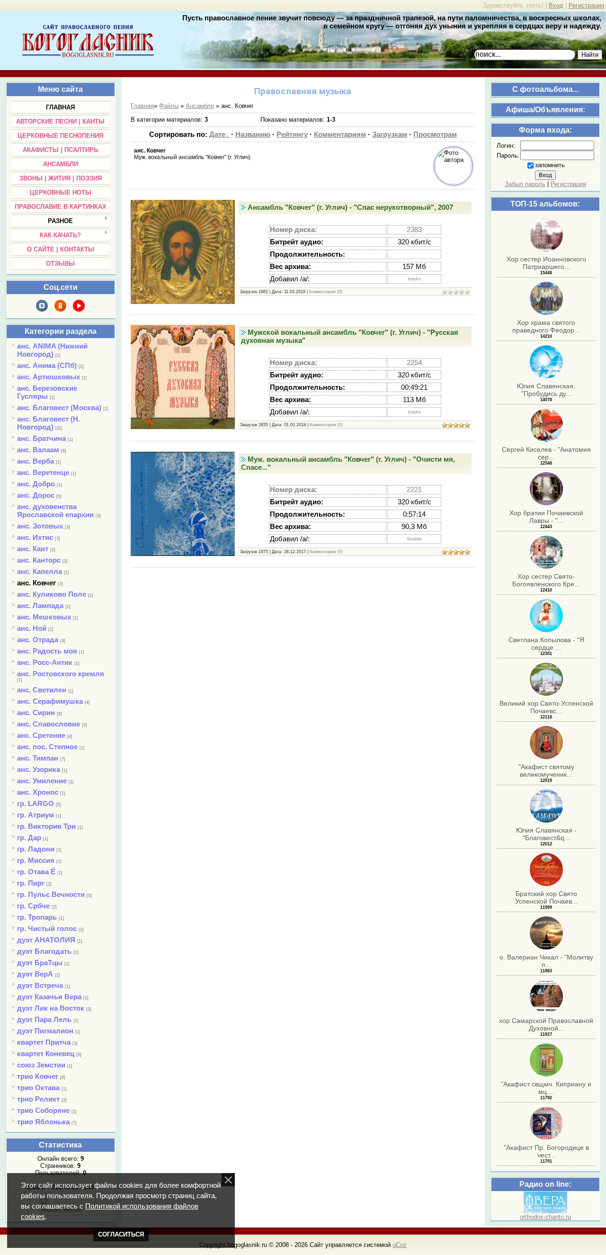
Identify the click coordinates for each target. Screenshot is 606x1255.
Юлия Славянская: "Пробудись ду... (546, 389)
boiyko (414, 279)
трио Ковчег (37, 1076)
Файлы (168, 105)
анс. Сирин (36, 712)
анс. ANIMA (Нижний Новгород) (52, 350)
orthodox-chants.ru (545, 1216)
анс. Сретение (41, 735)
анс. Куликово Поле (51, 594)
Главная (142, 105)
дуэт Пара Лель (44, 1019)
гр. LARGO (35, 803)
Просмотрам (435, 134)
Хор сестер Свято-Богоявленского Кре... (546, 580)
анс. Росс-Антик (44, 662)
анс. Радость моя (47, 651)
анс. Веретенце (43, 472)
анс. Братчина (41, 438)
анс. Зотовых (40, 526)
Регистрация (586, 5)
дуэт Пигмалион (45, 1031)
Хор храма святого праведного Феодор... (546, 326)
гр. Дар (29, 838)
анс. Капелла (39, 571)
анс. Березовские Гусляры (47, 392)
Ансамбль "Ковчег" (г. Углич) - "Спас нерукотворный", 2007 (350, 207)
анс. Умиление (42, 781)
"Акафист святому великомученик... (546, 770)
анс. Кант (32, 549)
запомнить (550, 165)
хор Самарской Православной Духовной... (546, 1024)
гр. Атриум (35, 815)
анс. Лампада (40, 605)
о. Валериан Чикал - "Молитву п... (546, 960)
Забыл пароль (525, 184)
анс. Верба (35, 461)
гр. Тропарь (37, 917)
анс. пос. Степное (47, 747)
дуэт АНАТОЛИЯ (46, 940)
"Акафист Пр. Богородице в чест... (546, 1151)
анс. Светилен (41, 690)
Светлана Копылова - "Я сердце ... (546, 643)
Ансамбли (200, 105)
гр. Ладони (35, 849)
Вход (556, 5)
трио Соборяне (43, 1110)
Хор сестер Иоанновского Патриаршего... (546, 262)
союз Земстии (41, 1065)
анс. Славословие (48, 724)
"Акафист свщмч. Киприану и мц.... (546, 1087)
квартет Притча (44, 1042)
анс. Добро (36, 484)
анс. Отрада (37, 640)
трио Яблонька (43, 1122)
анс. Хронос (37, 792)
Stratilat (414, 539)
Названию (252, 134)
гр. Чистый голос (47, 928)
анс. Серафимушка (50, 701)
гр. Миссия (35, 860)
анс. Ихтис (35, 537)
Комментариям (340, 134)
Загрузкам (389, 134)
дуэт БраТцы (39, 963)
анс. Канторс (39, 560)
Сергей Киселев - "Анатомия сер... (546, 453)
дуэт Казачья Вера (49, 997)
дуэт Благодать (44, 951)
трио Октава (38, 1088)
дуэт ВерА (35, 974)
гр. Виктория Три (46, 826)
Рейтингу (292, 134)
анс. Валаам (38, 450)
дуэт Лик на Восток (50, 1008)
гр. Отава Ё (36, 872)
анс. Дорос (35, 495)
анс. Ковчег (36, 583)
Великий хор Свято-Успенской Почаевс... (546, 707)
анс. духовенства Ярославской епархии (55, 510)
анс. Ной (31, 628)
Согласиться (121, 1234)
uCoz (399, 1244)
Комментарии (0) (325, 291)
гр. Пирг (31, 883)
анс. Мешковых (44, 617)
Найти (589, 54)
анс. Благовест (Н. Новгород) (48, 423)
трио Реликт (38, 1099)
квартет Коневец (45, 1053)
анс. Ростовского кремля (60, 674)
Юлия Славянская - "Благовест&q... (546, 834)
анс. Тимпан (37, 758)
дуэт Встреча (40, 985)
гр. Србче (33, 906)
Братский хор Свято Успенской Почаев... (546, 897)
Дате (217, 134)
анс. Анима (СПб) (47, 365)
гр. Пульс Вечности (51, 894)
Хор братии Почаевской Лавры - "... (546, 516)
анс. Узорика (38, 769)
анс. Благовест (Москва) (59, 407)
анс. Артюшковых (48, 377)
